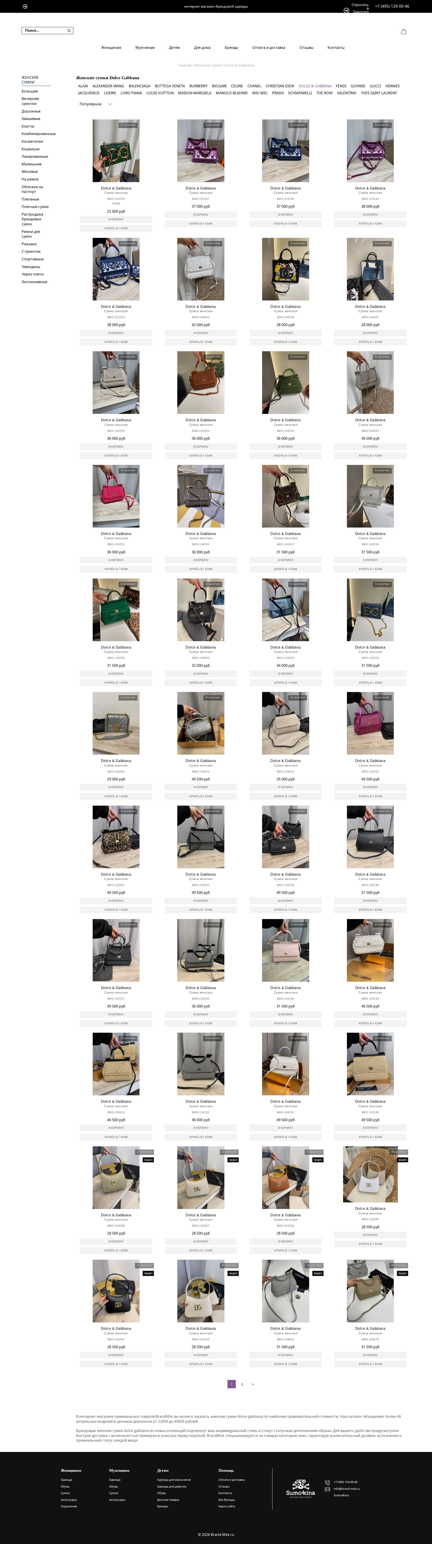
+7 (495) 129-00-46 (392, 6)
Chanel (254, 85)
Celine (237, 85)
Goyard (358, 85)
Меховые (30, 171)
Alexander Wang (108, 85)
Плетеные (30, 199)
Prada (278, 92)
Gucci (375, 85)
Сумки (65, 1493)
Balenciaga (139, 85)
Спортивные (33, 259)
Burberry (198, 85)
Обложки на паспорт (32, 189)
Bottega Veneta (170, 85)
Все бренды (226, 1500)
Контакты (336, 47)
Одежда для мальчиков (174, 1480)
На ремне (30, 179)
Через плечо (33, 274)
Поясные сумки (35, 206)
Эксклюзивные (34, 281)
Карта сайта (226, 1506)
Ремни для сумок (31, 234)
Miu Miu (260, 92)
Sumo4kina (341, 1495)
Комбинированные (36, 133)
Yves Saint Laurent (379, 92)
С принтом (31, 251)
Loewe (110, 92)
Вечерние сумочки (30, 101)
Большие (30, 91)
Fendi (341, 85)
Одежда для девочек (172, 1486)
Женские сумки (30, 80)
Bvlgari (219, 85)
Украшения (69, 1506)
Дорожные (31, 111)
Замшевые (31, 118)
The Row (324, 92)
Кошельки (31, 149)
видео (148, 1160)
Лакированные (35, 156)
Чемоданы (31, 266)
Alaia (83, 85)
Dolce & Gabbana (315, 85)
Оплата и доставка (268, 47)
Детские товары (168, 1500)
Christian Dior (280, 85)
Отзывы (306, 47)
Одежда (66, 1480)
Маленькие (32, 164)
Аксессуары (69, 1500)
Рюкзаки (29, 243)
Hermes (392, 85)
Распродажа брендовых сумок (32, 219)
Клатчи (28, 126)
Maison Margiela (194, 92)
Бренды (231, 47)
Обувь (65, 1486)
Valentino (347, 92)
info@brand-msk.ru (347, 1489)
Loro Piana (131, 92)
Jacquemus (88, 92)
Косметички (32, 141)
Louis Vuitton (160, 92)
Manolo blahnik (232, 92)
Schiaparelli (300, 92)
